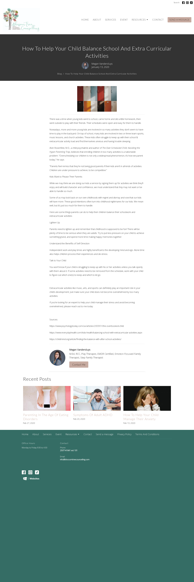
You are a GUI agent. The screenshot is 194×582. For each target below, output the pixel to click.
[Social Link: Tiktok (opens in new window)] (191, 2)
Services (110, 19)
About (97, 19)
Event (124, 19)
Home (85, 19)
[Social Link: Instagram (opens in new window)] (187, 2)
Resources (139, 19)
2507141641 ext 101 (68, 450)
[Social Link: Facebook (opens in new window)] (183, 2)
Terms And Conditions (147, 434)
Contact (158, 19)
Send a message (179, 19)
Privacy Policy (124, 434)
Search (176, 2)
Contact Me (78, 364)
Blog (59, 73)
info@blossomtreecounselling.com (74, 459)
